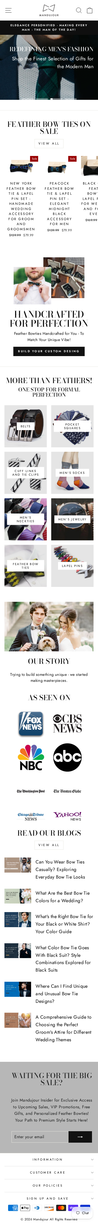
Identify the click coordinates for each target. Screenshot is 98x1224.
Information (48, 1159)
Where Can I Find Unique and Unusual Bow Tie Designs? (62, 994)
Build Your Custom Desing (49, 351)
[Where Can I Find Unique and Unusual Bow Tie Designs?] (17, 989)
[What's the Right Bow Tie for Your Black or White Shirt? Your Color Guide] (17, 919)
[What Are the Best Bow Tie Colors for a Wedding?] (17, 896)
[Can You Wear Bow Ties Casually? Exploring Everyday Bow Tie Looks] (17, 865)
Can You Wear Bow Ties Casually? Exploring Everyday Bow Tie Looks (60, 869)
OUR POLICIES (48, 1185)
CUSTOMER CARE (48, 1172)
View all (49, 143)
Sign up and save (48, 1198)
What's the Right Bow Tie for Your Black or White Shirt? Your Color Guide (64, 924)
